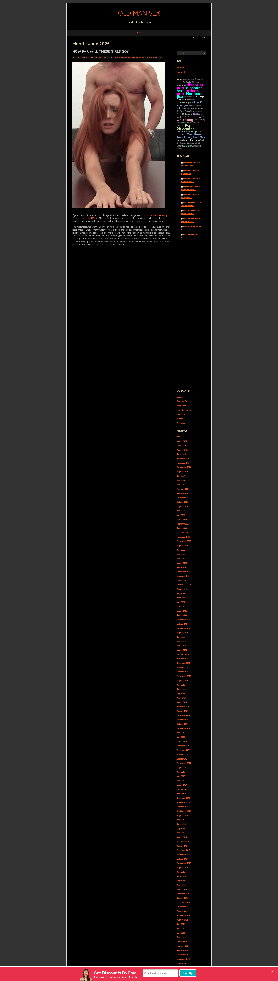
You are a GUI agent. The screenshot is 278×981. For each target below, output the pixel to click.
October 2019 (182, 672)
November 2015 (183, 854)
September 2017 (184, 763)
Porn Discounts (104, 57)
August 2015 (182, 868)
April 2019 (181, 698)
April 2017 (181, 781)
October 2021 (182, 580)
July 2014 (181, 924)
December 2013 (183, 955)
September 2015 (184, 863)
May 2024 (181, 480)
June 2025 (181, 454)
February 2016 (183, 841)
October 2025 (182, 445)
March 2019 (182, 702)
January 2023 (182, 528)
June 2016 (181, 824)
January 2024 (182, 493)
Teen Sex (199, 137)
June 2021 (181, 598)
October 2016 (182, 807)
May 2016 (181, 828)
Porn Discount (184, 127)
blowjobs (117, 57)
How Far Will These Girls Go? (100, 51)
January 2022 (182, 567)
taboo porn (194, 131)
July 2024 (181, 476)
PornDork (181, 72)
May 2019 (181, 693)
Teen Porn (194, 134)
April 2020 (181, 646)
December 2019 (183, 663)
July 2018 (181, 733)
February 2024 (183, 489)
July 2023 (181, 511)
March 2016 (182, 837)
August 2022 (182, 546)
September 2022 (184, 541)
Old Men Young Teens (189, 117)
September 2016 (184, 811)
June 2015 (181, 876)
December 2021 (183, 572)
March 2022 (182, 563)
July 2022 (181, 550)
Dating (179, 397)
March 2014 (182, 942)
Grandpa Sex (182, 401)
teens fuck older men (188, 140)
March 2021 (182, 611)
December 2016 (183, 798)
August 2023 (182, 506)
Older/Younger (184, 102)
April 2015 (181, 885)
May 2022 (181, 554)
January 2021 (182, 615)
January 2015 (182, 898)
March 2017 (182, 785)
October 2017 (182, 759)
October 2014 (182, 911)
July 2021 (181, 593)
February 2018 (183, 746)
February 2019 (183, 707)
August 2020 (182, 633)
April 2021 (181, 606)
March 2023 (182, 519)
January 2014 (182, 950)
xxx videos (187, 145)
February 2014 (183, 946)
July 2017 (181, 772)
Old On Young (191, 118)
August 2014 (182, 920)
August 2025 (182, 450)
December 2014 (183, 902)
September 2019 (184, 676)
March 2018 (182, 741)
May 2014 (181, 933)
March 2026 (182, 441)
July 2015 (181, 872)
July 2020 (181, 637)
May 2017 (181, 776)
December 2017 (183, 750)
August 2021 (182, 589)
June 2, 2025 (80, 57)
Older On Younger (195, 105)
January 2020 (182, 659)
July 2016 (181, 820)
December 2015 (183, 850)
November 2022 (183, 537)
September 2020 (184, 628)
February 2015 (183, 894)
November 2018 (183, 720)
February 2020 (183, 654)
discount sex (136, 57)
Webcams (181, 423)
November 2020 (183, 620)
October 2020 (182, 624)
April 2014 (181, 937)
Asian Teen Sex (188, 79)
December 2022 (183, 532)
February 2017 (183, 789)
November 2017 (183, 754)
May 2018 (181, 737)
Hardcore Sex (157, 57)
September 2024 (184, 467)
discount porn (126, 57)
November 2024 (183, 463)
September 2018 (184, 728)
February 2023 (183, 524)
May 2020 (181, 641)
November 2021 (183, 576)
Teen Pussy (184, 137)
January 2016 (182, 846)
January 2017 (182, 794)
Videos (180, 419)
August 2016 (182, 815)
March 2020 (182, 650)
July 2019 (181, 685)
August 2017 (182, 767)
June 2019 (181, 689)
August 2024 (182, 472)
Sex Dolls (181, 414)
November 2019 (183, 667)
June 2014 (181, 928)
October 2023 (182, 502)
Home (139, 32)
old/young (191, 99)
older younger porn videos (190, 108)
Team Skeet (181, 134)
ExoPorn (180, 67)
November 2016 (183, 802)
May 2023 (181, 515)
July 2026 (181, 437)
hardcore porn (147, 57)
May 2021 (181, 602)
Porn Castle (186, 123)
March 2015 (182, 889)
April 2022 (181, 559)
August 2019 (182, 680)
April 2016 (181, 833)
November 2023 (183, 498)
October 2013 (182, 963)
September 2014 (184, 915)
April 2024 (181, 485)
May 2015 (181, 881)
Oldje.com (187, 114)
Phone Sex (181, 406)
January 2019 (182, 711)
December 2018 (183, 715)
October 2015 (182, 859)
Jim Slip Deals (189, 96)
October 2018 (182, 724)
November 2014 (183, 907)
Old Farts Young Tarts (185, 111)
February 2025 (183, 459)
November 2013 (183, 959)
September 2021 (184, 585)
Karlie (90, 57)
